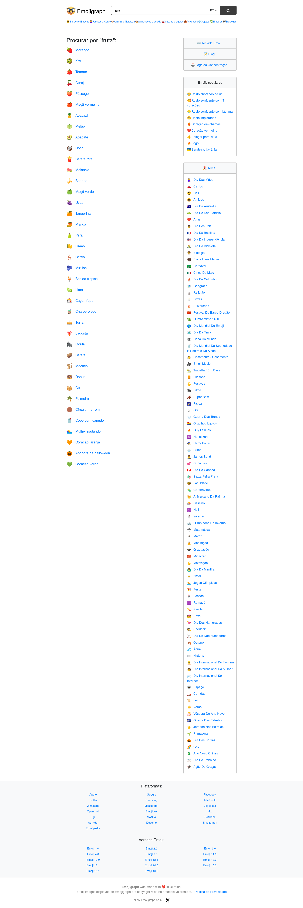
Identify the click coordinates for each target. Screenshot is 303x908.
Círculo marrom (83, 409)
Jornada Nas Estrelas (205, 726)
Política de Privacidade (211, 891)
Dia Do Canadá (201, 469)
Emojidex (151, 811)
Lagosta (77, 333)
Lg (93, 817)
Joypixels (210, 806)
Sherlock (196, 629)
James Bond (199, 456)
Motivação (197, 562)
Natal (194, 575)
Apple (93, 794)
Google (151, 794)
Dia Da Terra (199, 332)
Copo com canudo (85, 420)
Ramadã (196, 602)
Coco (74, 147)
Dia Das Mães (200, 179)
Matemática (198, 529)
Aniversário (198, 305)
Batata (76, 354)
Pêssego (77, 93)
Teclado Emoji (209, 43)
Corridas (196, 693)
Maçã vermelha (82, 104)
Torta (74, 322)
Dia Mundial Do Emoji (205, 325)
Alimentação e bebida (148, 21)
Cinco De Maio (200, 272)
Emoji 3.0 (210, 848)
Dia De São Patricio (204, 212)
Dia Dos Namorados (204, 622)
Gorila (75, 343)
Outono (195, 642)
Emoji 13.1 (93, 865)
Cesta (75, 387)
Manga (76, 224)
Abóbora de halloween (88, 452)
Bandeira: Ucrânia (202, 149)
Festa (194, 589)
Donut (75, 376)
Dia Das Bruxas (201, 740)
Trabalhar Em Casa (203, 370)
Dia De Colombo (202, 279)
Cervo (75, 256)
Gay (193, 746)
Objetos (203, 21)
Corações (197, 463)
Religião (196, 292)
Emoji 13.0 (210, 860)
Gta (192, 410)
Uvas (74, 202)
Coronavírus (199, 489)
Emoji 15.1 (93, 871)
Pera (74, 235)
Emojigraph (91, 11)
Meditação (197, 542)
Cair (193, 192)
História (195, 655)
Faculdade (197, 483)
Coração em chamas (204, 124)
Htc (210, 811)
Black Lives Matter (203, 259)
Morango (77, 49)
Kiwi (74, 60)
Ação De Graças (202, 766)
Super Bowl (198, 396)
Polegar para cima (202, 136)
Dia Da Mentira (200, 569)
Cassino (196, 503)
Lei (192, 700)
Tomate (76, 71)
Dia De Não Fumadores (206, 635)
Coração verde (82, 463)
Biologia (196, 252)
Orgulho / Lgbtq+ (202, 423)
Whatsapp (93, 806)
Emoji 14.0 (151, 865)
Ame (193, 219)
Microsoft (210, 800)
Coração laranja (83, 442)
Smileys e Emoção (77, 21)
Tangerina (78, 213)
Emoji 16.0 (151, 871)
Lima (74, 289)
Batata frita (79, 158)
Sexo (194, 615)
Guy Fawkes (199, 429)
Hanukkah (197, 436)
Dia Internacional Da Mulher (210, 668)
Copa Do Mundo (201, 338)
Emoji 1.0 (93, 848)
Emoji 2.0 (151, 848)
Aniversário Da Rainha (206, 496)
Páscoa (195, 595)
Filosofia (196, 376)
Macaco (77, 365)
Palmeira (77, 398)
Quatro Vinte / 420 (203, 318)
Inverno (195, 516)
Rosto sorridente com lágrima (210, 111)
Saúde (195, 609)
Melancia (77, 169)
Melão (75, 126)
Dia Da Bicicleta (201, 246)
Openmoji (93, 811)
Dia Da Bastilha (201, 232)
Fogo (193, 143)
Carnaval (196, 265)
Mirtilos (76, 267)
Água (194, 649)
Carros (195, 186)
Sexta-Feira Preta (202, 476)
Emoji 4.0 (93, 854)
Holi (193, 509)
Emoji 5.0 (151, 854)
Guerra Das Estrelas (204, 720)
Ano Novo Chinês (202, 753)
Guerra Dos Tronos (203, 416)
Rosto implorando (201, 117)
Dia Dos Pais (199, 225)
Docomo (151, 823)
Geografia (197, 285)
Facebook (210, 794)
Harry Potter (198, 443)
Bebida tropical (82, 278)
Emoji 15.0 (210, 865)
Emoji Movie (199, 363)
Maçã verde (80, 191)
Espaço (195, 687)
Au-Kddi (93, 823)
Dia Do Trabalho (201, 759)
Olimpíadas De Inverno (206, 522)
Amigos (195, 199)
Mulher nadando (83, 431)
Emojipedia (93, 828)
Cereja (76, 82)
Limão (75, 245)
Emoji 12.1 (151, 860)
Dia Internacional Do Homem (210, 662)
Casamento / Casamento (207, 356)
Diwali (194, 299)
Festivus (196, 383)
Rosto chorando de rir (204, 94)
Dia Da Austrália (201, 206)
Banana (76, 180)
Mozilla (151, 817)
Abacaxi (77, 115)
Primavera (197, 733)
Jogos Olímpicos (202, 582)
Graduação (198, 549)
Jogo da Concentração (210, 64)
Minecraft (196, 556)
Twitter (93, 800)
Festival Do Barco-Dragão (208, 312)
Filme (194, 390)
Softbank (210, 817)
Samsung (151, 800)
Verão (194, 706)
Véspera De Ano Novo (206, 713)
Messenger (151, 806)
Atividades (191, 21)
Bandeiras (230, 21)
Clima (194, 449)
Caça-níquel (80, 300)
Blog (210, 53)
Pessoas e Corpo (100, 21)
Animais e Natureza (123, 21)
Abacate (77, 137)
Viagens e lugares (172, 21)
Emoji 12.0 (93, 860)
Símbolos (216, 21)
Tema (209, 168)
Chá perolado (81, 311)
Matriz (194, 536)
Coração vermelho (202, 130)
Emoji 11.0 (210, 854)
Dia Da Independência (206, 239)
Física (194, 403)
